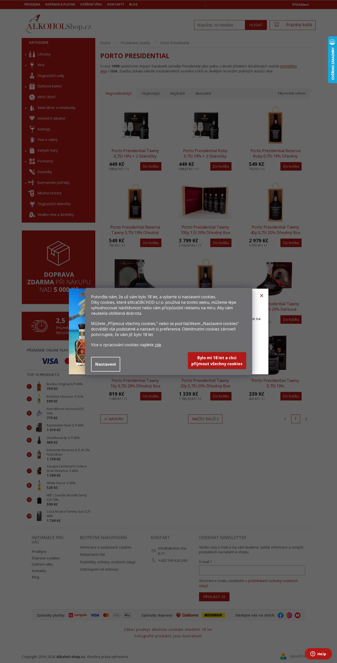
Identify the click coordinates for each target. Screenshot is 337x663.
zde (158, 344)
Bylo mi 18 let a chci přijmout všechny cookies (216, 360)
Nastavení (105, 364)
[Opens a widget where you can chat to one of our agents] (318, 654)
